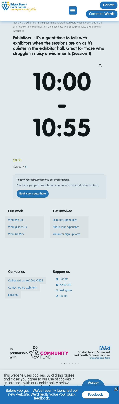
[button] (73, 10)
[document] (59, 202)
